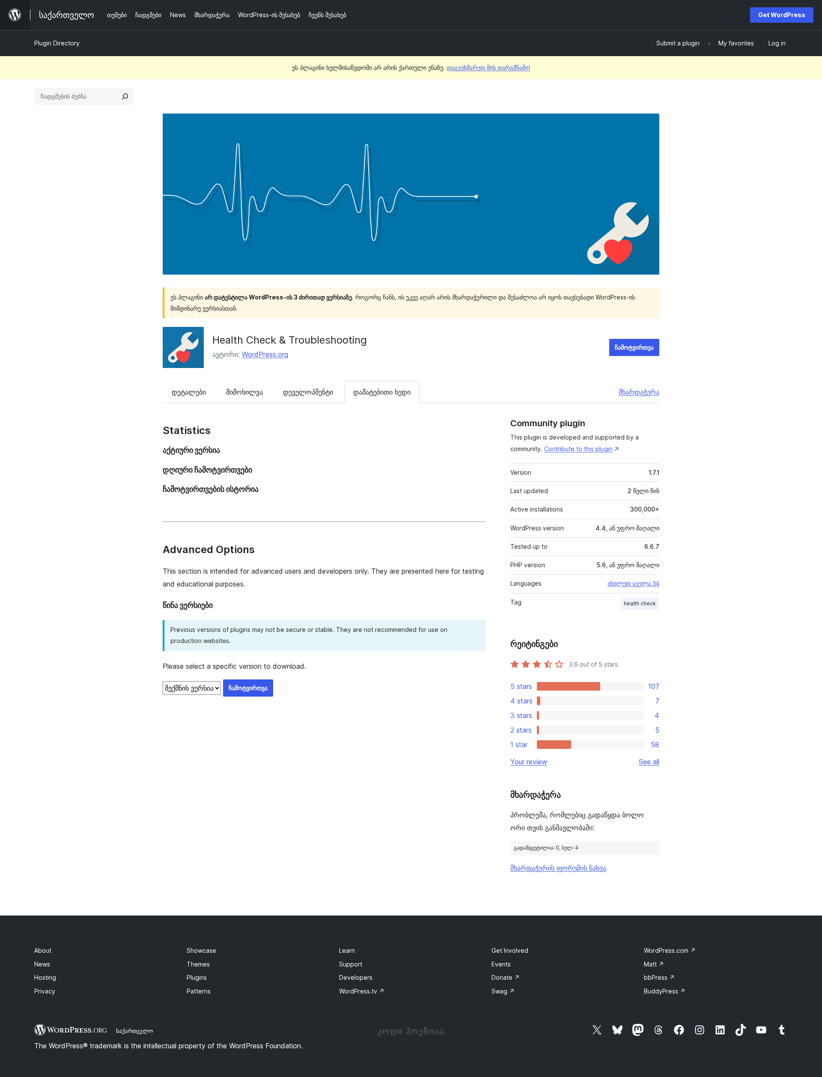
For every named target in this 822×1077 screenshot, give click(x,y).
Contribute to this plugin (578, 448)
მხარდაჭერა (639, 392)
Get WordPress (781, 14)
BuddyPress (664, 991)
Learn (347, 950)
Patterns (199, 991)
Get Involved (509, 950)
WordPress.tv (361, 991)
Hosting (45, 977)
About (42, 950)
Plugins (197, 977)
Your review (528, 761)
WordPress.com (670, 950)
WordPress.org (265, 354)
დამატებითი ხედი (382, 392)
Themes (198, 964)
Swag (503, 991)
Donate (505, 977)
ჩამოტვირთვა (634, 347)
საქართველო (134, 1030)
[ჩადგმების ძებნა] (125, 96)
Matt (654, 964)
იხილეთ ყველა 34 (633, 583)
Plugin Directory (57, 43)
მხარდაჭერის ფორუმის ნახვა (558, 868)
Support (350, 964)
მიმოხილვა (244, 392)
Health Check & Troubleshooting (289, 340)
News (42, 964)
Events (501, 964)
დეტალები (189, 392)
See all (649, 761)
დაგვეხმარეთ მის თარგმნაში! (488, 67)
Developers (355, 977)
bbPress (659, 977)
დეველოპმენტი (308, 392)
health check (640, 603)
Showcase (201, 950)
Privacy (44, 991)
